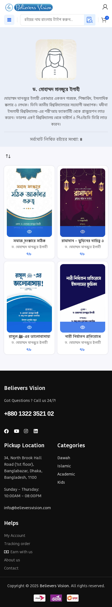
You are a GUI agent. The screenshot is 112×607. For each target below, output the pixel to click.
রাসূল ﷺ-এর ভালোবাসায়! (29, 336)
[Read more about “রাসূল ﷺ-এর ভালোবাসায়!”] (29, 327)
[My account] (105, 6)
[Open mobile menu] (9, 19)
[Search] (89, 20)
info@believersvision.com (27, 508)
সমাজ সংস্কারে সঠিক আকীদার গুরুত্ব (29, 243)
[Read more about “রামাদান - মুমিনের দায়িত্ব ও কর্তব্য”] (82, 231)
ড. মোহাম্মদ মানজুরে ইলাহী (29, 247)
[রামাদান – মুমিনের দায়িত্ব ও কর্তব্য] (82, 202)
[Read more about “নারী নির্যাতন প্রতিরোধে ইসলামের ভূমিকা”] (82, 327)
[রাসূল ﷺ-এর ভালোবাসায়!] (29, 298)
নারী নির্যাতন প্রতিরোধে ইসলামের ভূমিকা (83, 338)
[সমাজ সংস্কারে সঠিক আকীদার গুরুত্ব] (29, 202)
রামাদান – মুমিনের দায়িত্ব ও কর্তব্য (82, 243)
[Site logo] (29, 6)
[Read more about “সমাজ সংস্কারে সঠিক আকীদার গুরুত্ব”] (29, 231)
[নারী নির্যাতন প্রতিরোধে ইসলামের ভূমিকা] (82, 298)
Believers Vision (54, 586)
